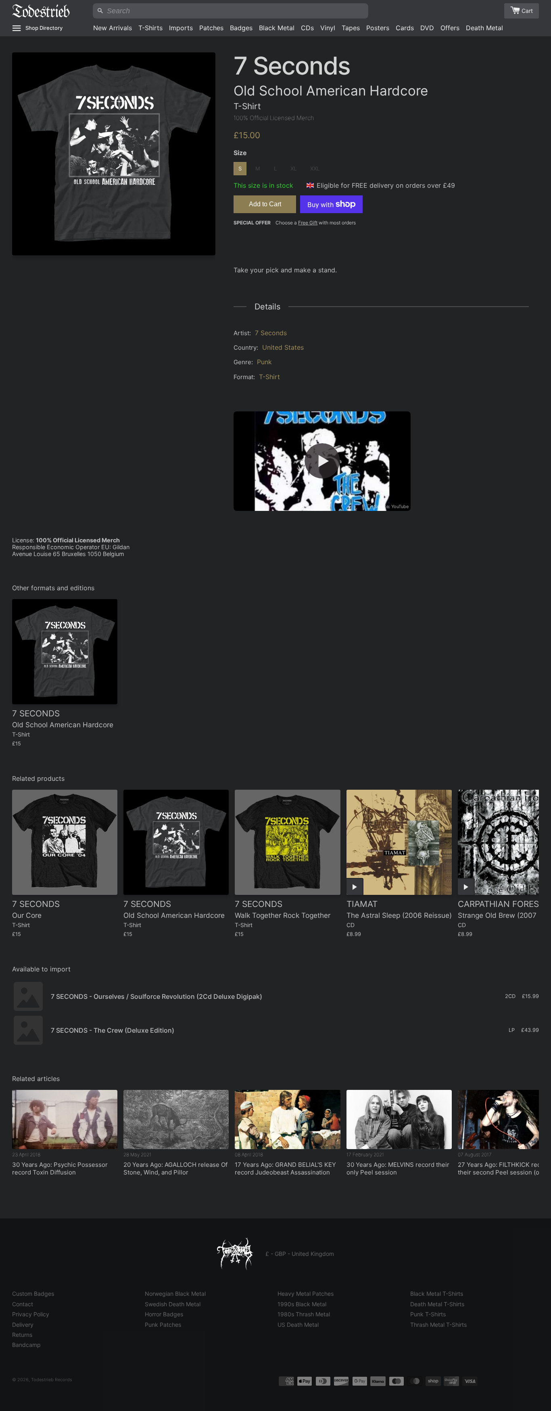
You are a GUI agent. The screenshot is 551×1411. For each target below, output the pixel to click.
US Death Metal (298, 1324)
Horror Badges (164, 1314)
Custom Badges (33, 1293)
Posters (377, 28)
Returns (22, 1334)
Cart (527, 10)
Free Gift (307, 223)
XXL (314, 168)
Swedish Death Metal (172, 1304)
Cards (405, 28)
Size (240, 153)
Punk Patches (163, 1324)
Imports (181, 28)
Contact (22, 1304)
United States (283, 347)
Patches (211, 28)
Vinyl (327, 28)
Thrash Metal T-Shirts (438, 1324)
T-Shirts (150, 28)
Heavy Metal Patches (306, 1293)
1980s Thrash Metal (304, 1314)
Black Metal (276, 28)
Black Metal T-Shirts (436, 1293)
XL (293, 168)
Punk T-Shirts (428, 1314)
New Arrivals (112, 28)
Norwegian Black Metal (175, 1293)
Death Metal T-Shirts (437, 1304)
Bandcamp (26, 1344)
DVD (427, 28)
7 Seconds (271, 333)
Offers (449, 28)
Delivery (22, 1324)
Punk (264, 362)
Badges (241, 28)
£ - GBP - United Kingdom (299, 1253)
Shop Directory (44, 28)
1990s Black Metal (302, 1304)
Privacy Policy (30, 1314)
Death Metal (484, 28)
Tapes (351, 28)
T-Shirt (269, 377)
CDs (307, 28)
